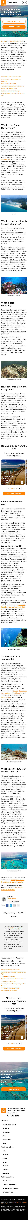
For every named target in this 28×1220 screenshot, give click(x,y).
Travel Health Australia (8, 976)
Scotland (5, 1169)
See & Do (21, 913)
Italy (4, 1151)
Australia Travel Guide (14, 493)
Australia (4, 41)
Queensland (5, 159)
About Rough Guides (9, 1124)
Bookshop (6, 1128)
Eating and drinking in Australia (10, 969)
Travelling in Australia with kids (10, 988)
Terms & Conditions (16, 1202)
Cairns (15, 691)
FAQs (4, 1136)
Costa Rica (6, 1165)
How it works (12, 2)
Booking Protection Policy (11, 1188)
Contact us (6, 1132)
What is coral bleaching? (8, 83)
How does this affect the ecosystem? (12, 86)
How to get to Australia (8, 981)
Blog (4, 1143)
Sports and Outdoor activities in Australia (13, 979)
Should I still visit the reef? (9, 88)
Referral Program (8, 1192)
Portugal (5, 1154)
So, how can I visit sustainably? (10, 91)
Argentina (6, 1173)
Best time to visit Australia (9, 990)
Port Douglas (17, 693)
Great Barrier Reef (16, 41)
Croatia (5, 1158)
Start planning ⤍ (14, 1089)
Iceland (5, 1162)
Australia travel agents (15, 928)
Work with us (7, 1139)
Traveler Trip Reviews (9, 1184)
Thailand (22, 605)
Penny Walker (11, 898)
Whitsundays (6, 697)
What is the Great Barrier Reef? (11, 76)
